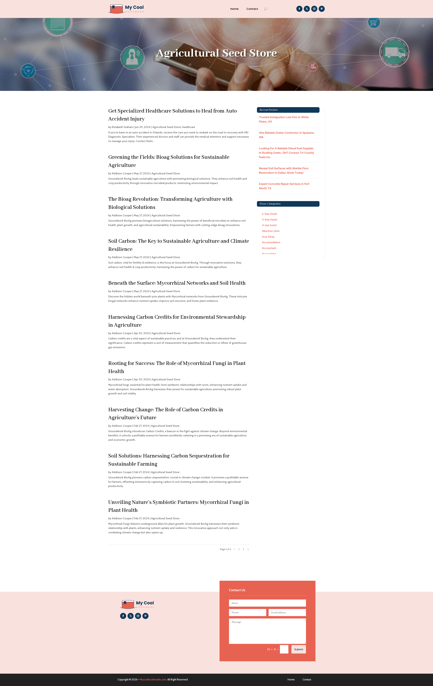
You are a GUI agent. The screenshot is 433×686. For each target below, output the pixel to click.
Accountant (269, 248)
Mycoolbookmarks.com (153, 679)
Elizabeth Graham (122, 127)
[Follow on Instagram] (314, 9)
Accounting (269, 253)
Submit (298, 649)
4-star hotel (269, 225)
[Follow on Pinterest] (322, 9)
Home (234, 9)
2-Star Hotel (269, 213)
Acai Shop (268, 236)
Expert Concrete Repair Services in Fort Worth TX (284, 186)
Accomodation (271, 242)
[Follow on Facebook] (299, 9)
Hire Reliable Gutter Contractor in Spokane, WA (287, 135)
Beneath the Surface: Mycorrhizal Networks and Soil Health (177, 283)
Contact (252, 9)
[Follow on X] (307, 9)
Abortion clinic (271, 231)
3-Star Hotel (269, 219)
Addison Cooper (122, 173)
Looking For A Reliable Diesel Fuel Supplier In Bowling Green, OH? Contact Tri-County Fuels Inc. (286, 153)
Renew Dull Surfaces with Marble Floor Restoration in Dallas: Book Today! (284, 170)
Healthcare (188, 127)
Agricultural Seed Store (166, 127)
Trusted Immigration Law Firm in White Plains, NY (284, 119)
